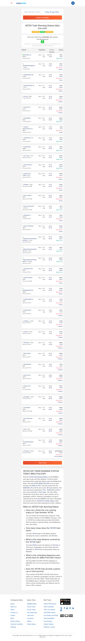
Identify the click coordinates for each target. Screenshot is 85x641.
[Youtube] (67, 608)
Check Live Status (42, 17)
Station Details (48, 624)
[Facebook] (64, 608)
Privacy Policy (15, 621)
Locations (30, 618)
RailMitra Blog (31, 604)
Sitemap (13, 627)
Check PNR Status (50, 604)
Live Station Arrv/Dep (51, 615)
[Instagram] (70, 608)
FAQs (12, 618)
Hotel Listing (31, 624)
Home (12, 604)
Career (12, 615)
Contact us (14, 612)
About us (13, 607)
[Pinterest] (61, 610)
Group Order (31, 609)
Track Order (31, 607)
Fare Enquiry (48, 621)
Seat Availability (49, 618)
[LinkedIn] (73, 608)
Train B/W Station (49, 612)
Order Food (42, 463)
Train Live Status (49, 609)
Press (12, 609)
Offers (29, 621)
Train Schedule (49, 607)
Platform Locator (49, 627)
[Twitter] (61, 608)
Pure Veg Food (32, 612)
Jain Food (30, 615)
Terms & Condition (16, 624)
